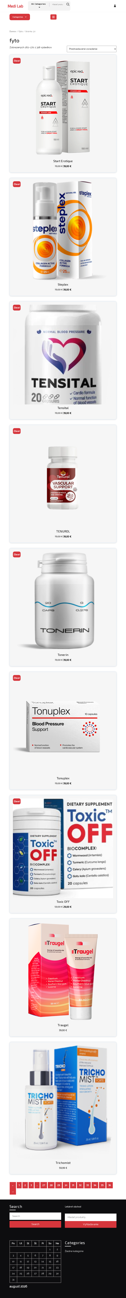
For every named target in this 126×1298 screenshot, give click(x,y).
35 (102, 1185)
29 (58, 1185)
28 (51, 1185)
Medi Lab (15, 6)
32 (80, 1185)
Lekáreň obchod (73, 1206)
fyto (21, 31)
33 (87, 1185)
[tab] (53, 17)
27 (43, 1185)
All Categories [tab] (38, 4)
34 (95, 1185)
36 (109, 1185)
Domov (13, 31)
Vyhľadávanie (67, 4)
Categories (18, 17)
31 (73, 1185)
